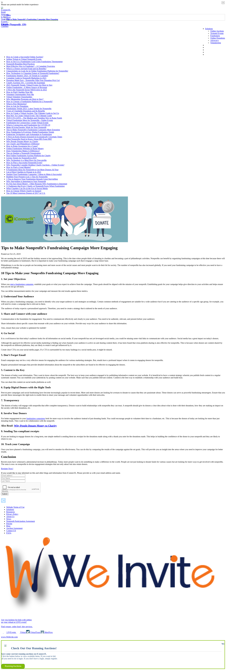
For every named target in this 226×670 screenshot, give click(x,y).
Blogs (8, 17)
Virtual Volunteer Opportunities (19, 97)
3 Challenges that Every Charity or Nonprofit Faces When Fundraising (35, 186)
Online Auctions (217, 31)
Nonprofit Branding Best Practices (20, 64)
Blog (207, 50)
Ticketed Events (217, 33)
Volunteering (215, 43)
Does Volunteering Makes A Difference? (23, 151)
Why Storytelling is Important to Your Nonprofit (26, 181)
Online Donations (217, 38)
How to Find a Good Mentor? (18, 167)
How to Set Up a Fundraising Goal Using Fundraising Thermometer (34, 61)
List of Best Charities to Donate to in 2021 (23, 172)
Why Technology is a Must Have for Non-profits (26, 160)
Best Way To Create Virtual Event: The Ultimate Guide (29, 115)
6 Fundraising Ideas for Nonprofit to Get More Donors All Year (32, 170)
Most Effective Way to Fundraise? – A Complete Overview (30, 66)
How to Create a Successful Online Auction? (24, 57)
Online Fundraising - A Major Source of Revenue (26, 87)
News (207, 47)
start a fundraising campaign (21, 284)
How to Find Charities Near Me (19, 92)
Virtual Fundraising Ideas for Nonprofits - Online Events (29, 120)
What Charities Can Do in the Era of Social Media (27, 188)
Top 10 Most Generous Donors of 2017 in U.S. (25, 193)
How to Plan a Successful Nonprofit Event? (24, 162)
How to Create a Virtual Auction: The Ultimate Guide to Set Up (32, 113)
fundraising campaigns (35, 418)
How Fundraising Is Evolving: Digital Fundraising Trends (30, 132)
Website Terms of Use (15, 507)
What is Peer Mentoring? (16, 104)
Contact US (11, 531)
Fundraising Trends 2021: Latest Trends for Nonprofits (28, 108)
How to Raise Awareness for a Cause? (22, 146)
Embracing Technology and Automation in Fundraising (29, 134)
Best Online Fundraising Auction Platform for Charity (28, 155)
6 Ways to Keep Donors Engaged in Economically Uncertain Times (34, 137)
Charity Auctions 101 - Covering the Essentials (25, 83)
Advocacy (214, 40)
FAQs (8, 533)
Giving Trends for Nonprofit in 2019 (21, 158)
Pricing (9, 523)
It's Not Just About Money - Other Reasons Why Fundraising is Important (36, 184)
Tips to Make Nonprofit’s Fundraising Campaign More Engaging (32, 19)
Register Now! (7, 469)
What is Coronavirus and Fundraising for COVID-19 (28, 125)
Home (8, 15)
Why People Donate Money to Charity (22, 141)
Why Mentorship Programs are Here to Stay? (24, 99)
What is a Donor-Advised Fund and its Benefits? (26, 68)
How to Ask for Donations (17, 106)
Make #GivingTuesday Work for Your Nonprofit (26, 127)
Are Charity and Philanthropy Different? (23, 144)
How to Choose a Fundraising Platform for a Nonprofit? (29, 101)
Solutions (209, 29)
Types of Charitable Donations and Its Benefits (25, 111)
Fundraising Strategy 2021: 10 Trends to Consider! (27, 76)
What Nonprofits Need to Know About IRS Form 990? (29, 139)
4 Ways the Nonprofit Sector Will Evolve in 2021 (26, 90)
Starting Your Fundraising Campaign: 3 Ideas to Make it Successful (34, 174)
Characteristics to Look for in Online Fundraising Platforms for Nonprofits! (37, 71)
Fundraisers (215, 36)
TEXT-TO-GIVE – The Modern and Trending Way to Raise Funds (34, 118)
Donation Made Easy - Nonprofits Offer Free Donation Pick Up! (33, 80)
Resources (10, 512)
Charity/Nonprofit (13, 24)
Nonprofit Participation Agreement (20, 521)
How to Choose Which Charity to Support (23, 191)
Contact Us (209, 54)
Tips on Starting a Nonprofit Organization (23, 153)
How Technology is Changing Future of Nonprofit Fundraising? (32, 73)
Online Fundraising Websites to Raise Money (25, 148)
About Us (209, 45)
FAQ (207, 52)
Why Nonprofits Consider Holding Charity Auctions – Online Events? (35, 165)
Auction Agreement (14, 528)
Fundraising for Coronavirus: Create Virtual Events (27, 123)
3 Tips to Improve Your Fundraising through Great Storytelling (32, 179)
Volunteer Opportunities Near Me (20, 94)
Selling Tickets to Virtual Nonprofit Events (23, 59)
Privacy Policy (12, 514)
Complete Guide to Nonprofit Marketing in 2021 (26, 78)
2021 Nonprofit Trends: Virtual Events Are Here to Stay (29, 85)
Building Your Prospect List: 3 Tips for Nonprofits (27, 177)
